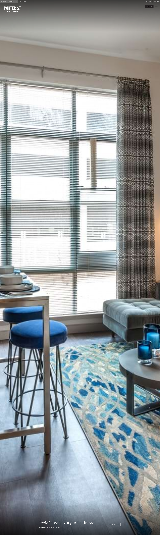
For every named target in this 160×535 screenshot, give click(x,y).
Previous (2, 269)
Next (156, 269)
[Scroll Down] (80, 532)
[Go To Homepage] (12, 9)
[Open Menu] (156, 6)
